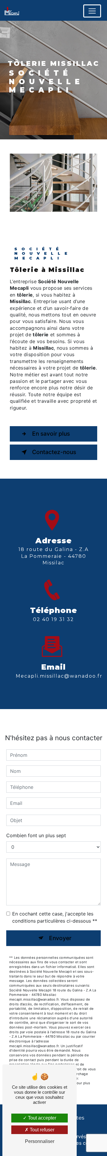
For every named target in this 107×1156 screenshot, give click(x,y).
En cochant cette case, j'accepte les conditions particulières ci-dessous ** (54, 917)
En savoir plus (51, 433)
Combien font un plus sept (36, 835)
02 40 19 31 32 (53, 619)
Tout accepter (41, 1117)
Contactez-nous (54, 452)
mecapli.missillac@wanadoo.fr (59, 676)
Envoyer (60, 938)
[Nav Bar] (92, 10)
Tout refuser (41, 1129)
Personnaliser (39, 1141)
